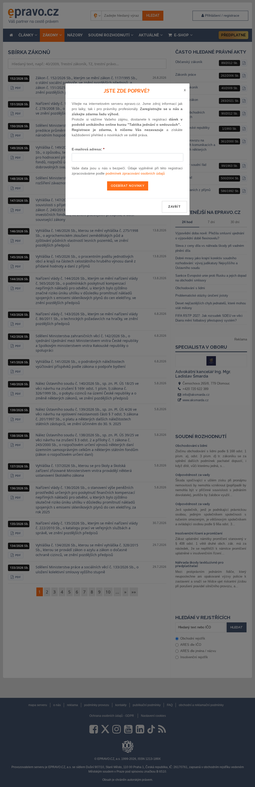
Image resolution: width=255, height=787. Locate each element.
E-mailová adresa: (88, 149)
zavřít (174, 206)
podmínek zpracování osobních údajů (135, 173)
